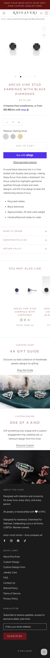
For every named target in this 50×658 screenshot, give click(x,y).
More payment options (25, 162)
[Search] (41, 13)
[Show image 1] (20, 76)
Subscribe (14, 636)
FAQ (5, 577)
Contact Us (9, 582)
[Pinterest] (18, 540)
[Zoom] (44, 28)
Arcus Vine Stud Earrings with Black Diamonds (25, 19)
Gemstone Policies (15, 240)
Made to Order (13, 231)
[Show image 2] (23, 76)
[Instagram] (11, 540)
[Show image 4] (29, 76)
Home (3, 19)
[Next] (34, 76)
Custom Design (11, 562)
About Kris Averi (11, 556)
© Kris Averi (25, 651)
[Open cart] (46, 13)
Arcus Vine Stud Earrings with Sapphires (25, 311)
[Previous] (15, 76)
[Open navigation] (3, 13)
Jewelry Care (10, 572)
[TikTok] (25, 540)
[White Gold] (25, 320)
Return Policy (12, 248)
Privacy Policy (10, 598)
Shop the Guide (25, 370)
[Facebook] (4, 540)
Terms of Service (11, 593)
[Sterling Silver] (21, 320)
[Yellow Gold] (29, 320)
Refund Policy (10, 588)
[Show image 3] (26, 76)
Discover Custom (25, 445)
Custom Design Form (14, 567)
